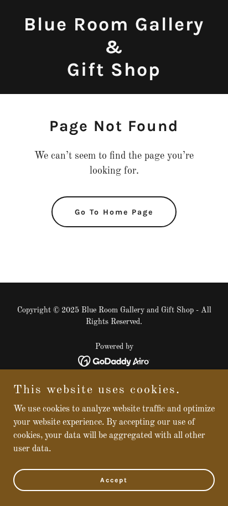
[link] (114, 73)
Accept (114, 479)
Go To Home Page (114, 212)
